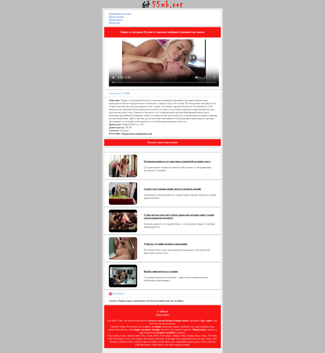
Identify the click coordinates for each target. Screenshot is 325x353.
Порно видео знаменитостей (137, 133)
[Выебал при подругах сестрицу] (123, 275)
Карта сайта (162, 314)
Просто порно (116, 16)
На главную (118, 293)
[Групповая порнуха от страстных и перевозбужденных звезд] (123, 165)
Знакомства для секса (120, 13)
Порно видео (116, 19)
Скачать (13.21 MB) (119, 93)
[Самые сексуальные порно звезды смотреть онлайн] (123, 193)
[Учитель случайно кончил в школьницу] (123, 248)
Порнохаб (114, 22)
